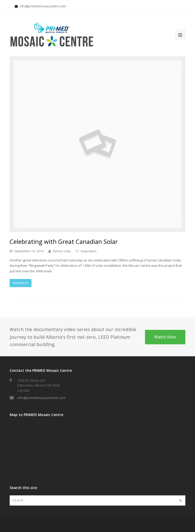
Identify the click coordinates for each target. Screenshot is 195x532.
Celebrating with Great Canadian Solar (64, 241)
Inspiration (88, 251)
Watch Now (165, 337)
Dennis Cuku (62, 251)
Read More (20, 283)
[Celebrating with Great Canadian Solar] (97, 144)
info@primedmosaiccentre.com (41, 397)
